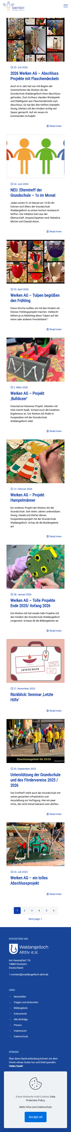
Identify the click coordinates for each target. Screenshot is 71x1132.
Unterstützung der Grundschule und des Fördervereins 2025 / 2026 (35, 780)
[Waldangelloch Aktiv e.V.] (13, 6)
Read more (56, 126)
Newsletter (20, 996)
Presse (18, 1025)
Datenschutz (21, 1036)
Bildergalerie (21, 1008)
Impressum (20, 1030)
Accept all (35, 1117)
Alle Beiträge (21, 1019)
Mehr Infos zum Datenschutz (35, 1107)
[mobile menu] (65, 6)
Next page (34, 918)
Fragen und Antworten (26, 1002)
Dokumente (20, 1013)
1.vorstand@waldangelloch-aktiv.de (28, 974)
